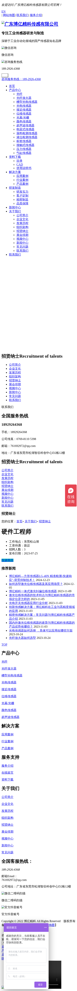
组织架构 (22, 227)
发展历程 (22, 223)
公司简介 (22, 215)
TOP (4, 644)
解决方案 (15, 172)
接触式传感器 (25, 145)
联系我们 (22, 250)
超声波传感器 (25, 125)
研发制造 (15, 187)
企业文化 (22, 219)
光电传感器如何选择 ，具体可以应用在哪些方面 (41, 630)
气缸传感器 (23, 152)
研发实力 (22, 191)
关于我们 (15, 211)
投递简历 (7, 560)
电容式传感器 (25, 129)
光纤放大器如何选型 (22, 637)
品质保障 (22, 203)
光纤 (19, 93)
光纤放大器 (23, 97)
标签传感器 (23, 141)
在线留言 (7, 772)
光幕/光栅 (22, 117)
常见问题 (22, 246)
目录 (19, 160)
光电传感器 (23, 105)
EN (3, 11)
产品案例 (22, 183)
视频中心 (22, 238)
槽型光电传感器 (26, 101)
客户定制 (22, 195)
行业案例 (22, 179)
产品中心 (15, 90)
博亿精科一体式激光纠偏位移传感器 (33, 591)
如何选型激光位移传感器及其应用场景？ (36, 583)
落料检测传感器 (26, 133)
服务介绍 (7, 765)
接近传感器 (23, 109)
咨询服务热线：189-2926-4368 (21, 79)
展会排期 (22, 234)
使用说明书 (23, 168)
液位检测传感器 (26, 137)
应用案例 (22, 175)
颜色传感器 (23, 121)
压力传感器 (23, 149)
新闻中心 (15, 207)
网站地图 (49, 925)
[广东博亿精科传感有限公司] (29, 24)
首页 (12, 86)
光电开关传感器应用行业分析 (28, 603)
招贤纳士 (22, 231)
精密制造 (22, 199)
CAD (19, 164)
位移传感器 (23, 113)
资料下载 (15, 156)
